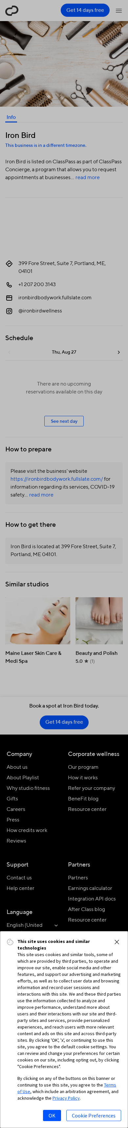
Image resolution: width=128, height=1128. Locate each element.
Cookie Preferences (94, 1115)
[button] (117, 942)
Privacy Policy (66, 1098)
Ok (52, 1115)
